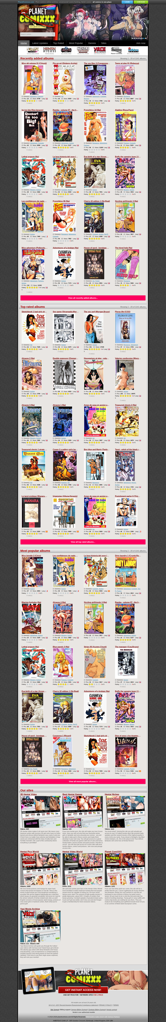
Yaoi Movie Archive (30, 909)
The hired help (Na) (123, 248)
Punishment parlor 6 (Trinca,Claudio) (131, 496)
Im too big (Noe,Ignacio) (32, 110)
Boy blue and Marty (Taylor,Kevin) (99, 449)
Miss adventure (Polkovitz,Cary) (36, 248)
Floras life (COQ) (122, 312)
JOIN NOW (141, 2)
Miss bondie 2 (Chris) (31, 556)
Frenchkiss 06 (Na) (61, 201)
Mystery (86, 98)
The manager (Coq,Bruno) (127, 647)
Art (62, 96)
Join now (140, 43)
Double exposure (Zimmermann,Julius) (70, 358)
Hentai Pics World (29, 851)
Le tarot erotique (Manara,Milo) (36, 496)
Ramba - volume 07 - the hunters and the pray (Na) (75, 110)
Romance (33, 96)
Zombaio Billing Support (97, 1010)
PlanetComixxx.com (26, 2)
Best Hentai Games (72, 794)
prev (57, 23)
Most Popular (76, 43)
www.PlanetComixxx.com (38, 18)
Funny (119, 591)
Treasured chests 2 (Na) (125, 405)
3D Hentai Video (28, 794)
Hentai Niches (112, 794)
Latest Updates (40, 43)
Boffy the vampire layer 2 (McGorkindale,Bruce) (136, 157)
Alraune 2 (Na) (28, 358)
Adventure (96, 96)
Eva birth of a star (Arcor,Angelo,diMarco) (103, 157)
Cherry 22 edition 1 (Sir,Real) (97, 201)
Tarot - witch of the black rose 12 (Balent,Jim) (135, 449)
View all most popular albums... (83, 781)
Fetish (97, 281)
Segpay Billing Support (79, 1010)
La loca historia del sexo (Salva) (67, 157)
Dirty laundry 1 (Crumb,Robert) (129, 556)
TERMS (116, 1005)
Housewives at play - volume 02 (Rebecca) (103, 358)
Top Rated (58, 43)
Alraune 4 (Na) (59, 602)
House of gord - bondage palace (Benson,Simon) (106, 248)
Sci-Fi (106, 234)
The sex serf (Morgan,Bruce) (97, 312)
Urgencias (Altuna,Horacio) (65, 496)
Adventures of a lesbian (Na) (65, 248)
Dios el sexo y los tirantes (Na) (129, 736)
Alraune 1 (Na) (59, 405)
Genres (92, 43)
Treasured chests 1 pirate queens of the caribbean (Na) (46, 449)
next (148, 23)
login (127, 2)
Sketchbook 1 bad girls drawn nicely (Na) (40, 312)
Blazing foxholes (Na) (31, 602)
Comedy (40, 96)
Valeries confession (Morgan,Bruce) (131, 358)
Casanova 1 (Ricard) (62, 736)
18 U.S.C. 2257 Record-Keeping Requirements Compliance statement (73, 1005)
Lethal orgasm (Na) (30, 157)
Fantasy (86, 145)
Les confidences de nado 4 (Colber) (38, 201)
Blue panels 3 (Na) (61, 647)
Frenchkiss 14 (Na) (92, 110)
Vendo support (112, 1010)
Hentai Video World (72, 851)
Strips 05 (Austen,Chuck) (95, 647)
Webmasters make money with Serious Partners (103, 1017)
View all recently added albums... (83, 298)
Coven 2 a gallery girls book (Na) (67, 449)
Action (71, 143)
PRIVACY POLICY (105, 1005)
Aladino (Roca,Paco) (124, 110)
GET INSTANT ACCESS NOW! (83, 990)
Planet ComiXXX (113, 851)
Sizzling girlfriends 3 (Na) (126, 201)
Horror (134, 482)
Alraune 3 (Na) (28, 405)
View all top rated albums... (83, 542)
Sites (103, 43)
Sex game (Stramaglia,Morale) (66, 312)
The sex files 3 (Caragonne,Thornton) (100, 63)
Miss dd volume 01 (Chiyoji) (34, 63)
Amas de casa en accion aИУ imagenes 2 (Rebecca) (107, 405)
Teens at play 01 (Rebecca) (127, 63)
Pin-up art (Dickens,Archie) (65, 63)
